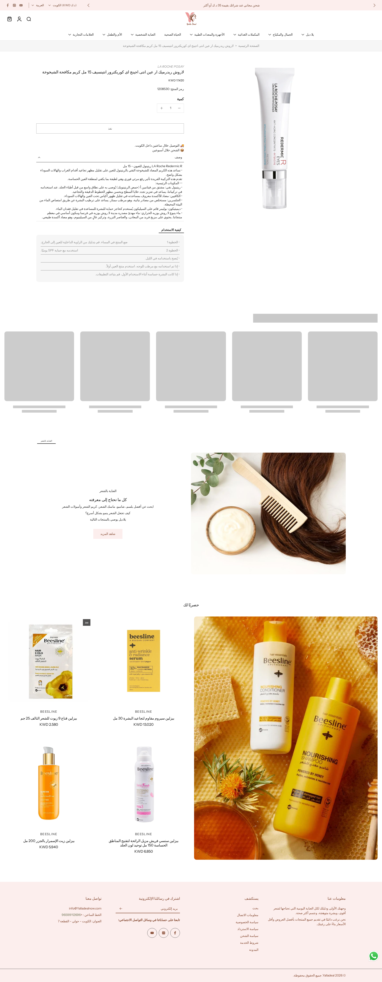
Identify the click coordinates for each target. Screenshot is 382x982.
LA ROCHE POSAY (171, 67)
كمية (180, 99)
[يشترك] (121, 908)
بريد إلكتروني (169, 909)
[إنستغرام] (14, 5)
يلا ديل (310, 34)
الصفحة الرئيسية (248, 46)
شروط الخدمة (249, 943)
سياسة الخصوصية (247, 922)
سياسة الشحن (249, 936)
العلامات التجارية (83, 34)
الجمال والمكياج (283, 34)
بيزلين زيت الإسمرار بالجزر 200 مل (48, 840)
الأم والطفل (114, 34)
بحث (255, 908)
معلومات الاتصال (247, 915)
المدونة (253, 950)
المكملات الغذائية (249, 34)
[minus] (179, 108)
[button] (110, 128)
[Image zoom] (272, 138)
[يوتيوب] (21, 5)
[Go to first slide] (88, 5)
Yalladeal (328, 975)
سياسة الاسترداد (247, 929)
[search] (29, 18)
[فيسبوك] (7, 5)
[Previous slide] (374, 5)
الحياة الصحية (172, 34)
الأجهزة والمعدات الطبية (209, 34)
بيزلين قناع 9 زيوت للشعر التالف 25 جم (49, 718)
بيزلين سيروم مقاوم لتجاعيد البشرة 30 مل (143, 718)
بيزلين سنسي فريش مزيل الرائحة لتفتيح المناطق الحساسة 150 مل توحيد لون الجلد (143, 842)
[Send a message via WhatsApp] (374, 956)
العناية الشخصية (145, 34)
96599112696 (71, 915)
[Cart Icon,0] (9, 19)
